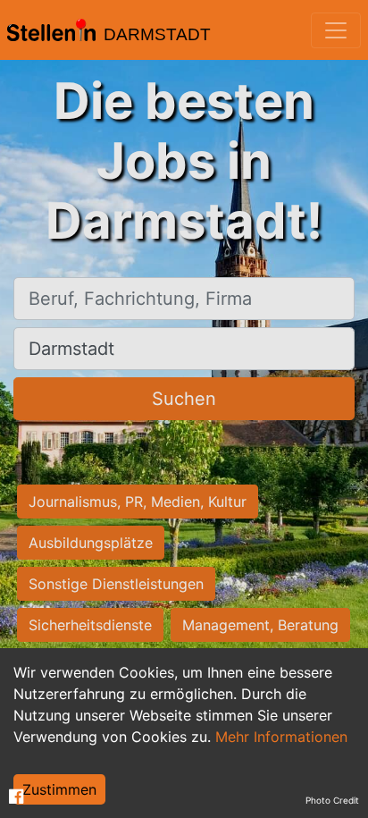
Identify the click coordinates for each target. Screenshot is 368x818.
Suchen (184, 398)
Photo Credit (332, 800)
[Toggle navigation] (336, 30)
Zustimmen (59, 789)
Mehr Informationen (281, 737)
